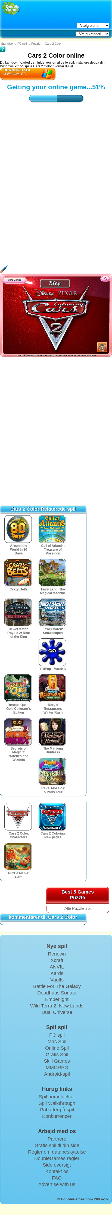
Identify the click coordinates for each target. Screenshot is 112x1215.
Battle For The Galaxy (57, 986)
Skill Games (57, 1061)
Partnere (57, 1139)
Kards (57, 973)
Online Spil (57, 1048)
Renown (57, 954)
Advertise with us (56, 1184)
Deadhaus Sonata (56, 993)
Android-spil (57, 1074)
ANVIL (57, 967)
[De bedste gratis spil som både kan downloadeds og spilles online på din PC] (11, 8)
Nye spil (56, 946)
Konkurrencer (56, 1116)
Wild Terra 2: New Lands (56, 1006)
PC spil (22, 43)
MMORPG (57, 1067)
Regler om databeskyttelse (57, 1152)
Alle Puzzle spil (77, 908)
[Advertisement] (56, 176)
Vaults (57, 980)
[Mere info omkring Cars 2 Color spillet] (2, 45)
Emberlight (57, 999)
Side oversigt (57, 1165)
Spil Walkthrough (57, 1103)
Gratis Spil (57, 1054)
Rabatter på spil (57, 1109)
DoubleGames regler (56, 1158)
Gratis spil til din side (57, 1145)
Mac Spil (57, 1041)
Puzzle (35, 43)
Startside (7, 43)
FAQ (57, 1178)
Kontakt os (57, 1171)
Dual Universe (57, 1012)
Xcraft (57, 960)
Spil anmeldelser (57, 1096)
